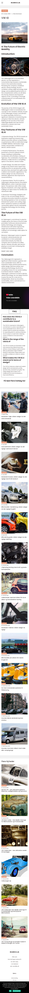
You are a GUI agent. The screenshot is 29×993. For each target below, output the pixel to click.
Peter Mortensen (17, 13)
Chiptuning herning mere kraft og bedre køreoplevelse (14, 568)
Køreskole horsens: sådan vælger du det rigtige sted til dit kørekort (14, 478)
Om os (14, 980)
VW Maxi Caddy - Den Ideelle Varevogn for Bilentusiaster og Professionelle (13, 820)
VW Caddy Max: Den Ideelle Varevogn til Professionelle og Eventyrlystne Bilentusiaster (13, 911)
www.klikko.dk (16, 966)
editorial (3, 683)
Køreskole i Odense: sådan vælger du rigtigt (13, 629)
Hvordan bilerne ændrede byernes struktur (12, 719)
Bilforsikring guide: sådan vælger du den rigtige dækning (14, 538)
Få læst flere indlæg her (14, 381)
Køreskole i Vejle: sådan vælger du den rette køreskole (13, 417)
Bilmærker (5, 10)
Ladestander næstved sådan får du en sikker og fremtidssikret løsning (13, 598)
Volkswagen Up (6, 881)
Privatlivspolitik (16, 991)
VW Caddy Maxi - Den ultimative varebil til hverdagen (13, 851)
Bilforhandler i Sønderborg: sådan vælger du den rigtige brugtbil (14, 508)
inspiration (4, 412)
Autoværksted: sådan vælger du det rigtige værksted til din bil (13, 448)
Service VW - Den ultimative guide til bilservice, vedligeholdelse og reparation (14, 790)
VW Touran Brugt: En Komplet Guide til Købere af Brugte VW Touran (13, 942)
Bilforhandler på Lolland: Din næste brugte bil (12, 659)
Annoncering (14, 978)
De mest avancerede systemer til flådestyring (12, 689)
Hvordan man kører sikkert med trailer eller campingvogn (13, 749)
